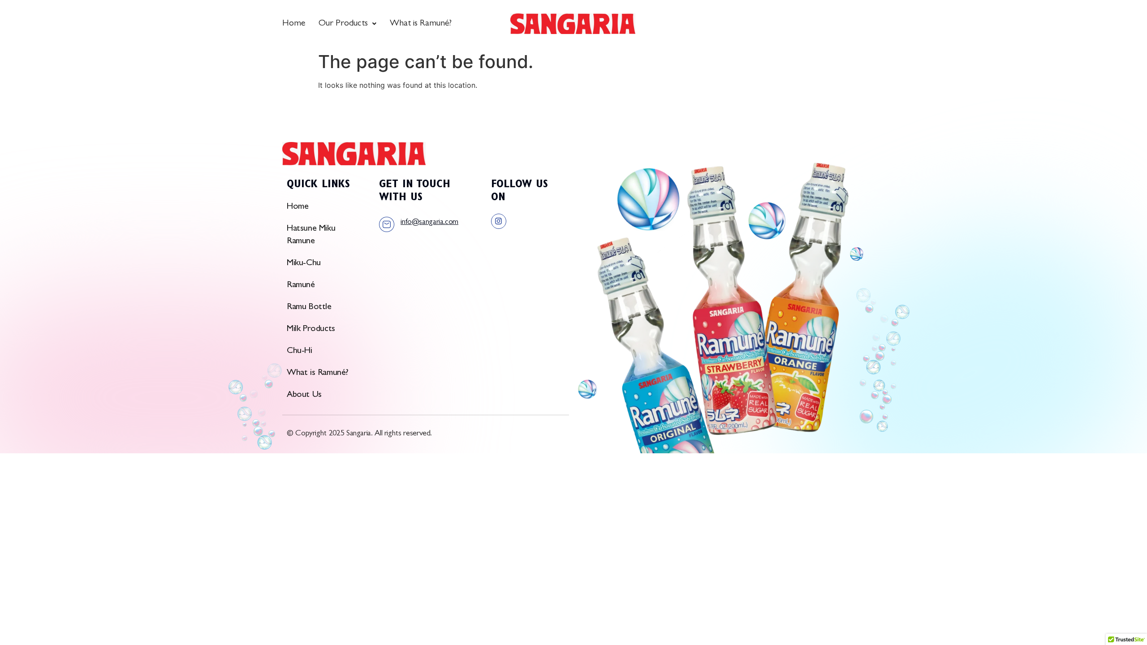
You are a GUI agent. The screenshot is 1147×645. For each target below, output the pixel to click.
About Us (304, 395)
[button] (347, 23)
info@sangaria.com (429, 223)
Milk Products (311, 329)
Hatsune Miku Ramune (311, 235)
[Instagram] (498, 221)
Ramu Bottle (309, 307)
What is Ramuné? (421, 23)
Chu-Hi (299, 351)
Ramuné (301, 285)
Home (293, 23)
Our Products (343, 23)
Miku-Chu (304, 263)
